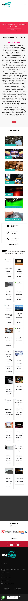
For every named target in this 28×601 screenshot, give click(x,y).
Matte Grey (8, 291)
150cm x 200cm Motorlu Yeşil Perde (8, 361)
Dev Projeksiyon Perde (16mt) (8, 315)
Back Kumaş (8, 478)
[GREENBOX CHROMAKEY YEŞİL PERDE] (15, 204)
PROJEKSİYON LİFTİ (9, 253)
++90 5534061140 (7, 581)
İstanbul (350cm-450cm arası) (19, 455)
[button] (12, 538)
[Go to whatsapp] (3, 597)
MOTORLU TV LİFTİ (19, 253)
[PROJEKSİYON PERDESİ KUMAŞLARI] (15, 216)
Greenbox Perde (8, 409)
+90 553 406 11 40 (7, 578)
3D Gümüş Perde (8, 337)
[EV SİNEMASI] (15, 154)
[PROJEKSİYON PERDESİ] (15, 143)
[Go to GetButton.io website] (3, 599)
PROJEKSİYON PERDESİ (13, 251)
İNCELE (9, 265)
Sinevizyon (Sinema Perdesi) (19, 432)
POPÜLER (5, 251)
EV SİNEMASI (22, 251)
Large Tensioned (8, 268)
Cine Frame (19, 291)
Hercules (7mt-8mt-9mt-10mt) (19, 409)
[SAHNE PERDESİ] (15, 191)
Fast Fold (19, 360)
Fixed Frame (19, 386)
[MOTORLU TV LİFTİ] (15, 179)
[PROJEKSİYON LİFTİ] (15, 168)
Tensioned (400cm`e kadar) (8, 386)
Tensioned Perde (19, 337)
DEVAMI (14, 122)
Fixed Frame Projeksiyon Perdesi (19, 314)
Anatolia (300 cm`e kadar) (9, 432)
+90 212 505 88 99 (14, 545)
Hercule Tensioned (19, 268)
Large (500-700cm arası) (9, 455)
